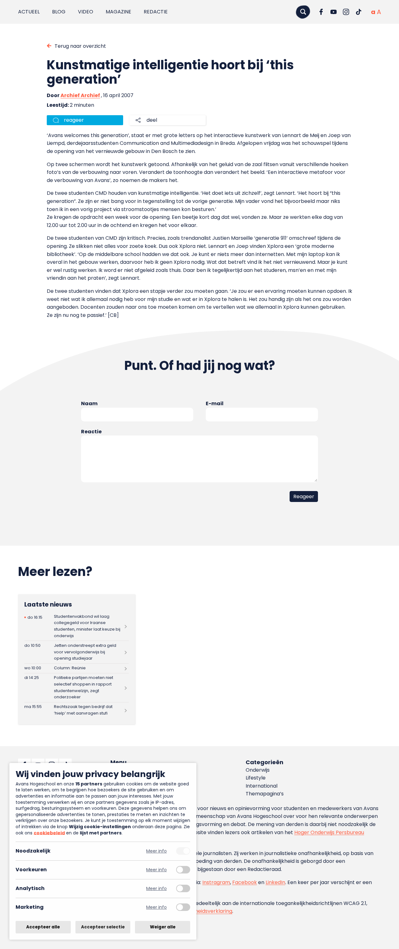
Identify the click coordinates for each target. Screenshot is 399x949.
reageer (74, 120)
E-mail (215, 403)
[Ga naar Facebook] (321, 12)
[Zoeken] (303, 12)
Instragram (216, 882)
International (261, 785)
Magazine (118, 11)
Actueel (29, 11)
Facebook (244, 882)
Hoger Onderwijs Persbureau (329, 832)
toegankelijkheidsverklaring (198, 911)
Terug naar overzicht (80, 46)
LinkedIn (275, 882)
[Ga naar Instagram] (346, 12)
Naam (89, 403)
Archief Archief (80, 95)
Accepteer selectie (103, 927)
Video (85, 11)
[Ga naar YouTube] (333, 12)
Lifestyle (256, 777)
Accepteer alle (43, 927)
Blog (58, 11)
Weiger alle (162, 927)
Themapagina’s (265, 793)
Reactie (91, 431)
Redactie (156, 11)
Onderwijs (258, 770)
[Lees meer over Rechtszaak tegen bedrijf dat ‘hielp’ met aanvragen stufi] (76, 710)
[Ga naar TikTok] (358, 12)
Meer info (156, 851)
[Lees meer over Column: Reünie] (76, 668)
